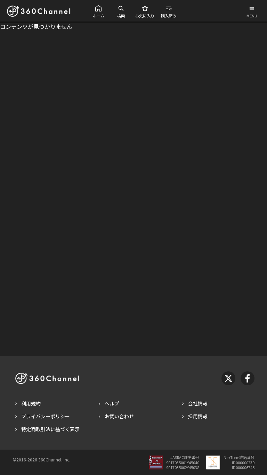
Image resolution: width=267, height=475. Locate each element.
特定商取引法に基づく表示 (50, 429)
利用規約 (31, 403)
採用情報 (198, 416)
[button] (98, 11)
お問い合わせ (119, 416)
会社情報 (198, 403)
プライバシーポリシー (45, 416)
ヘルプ (112, 403)
